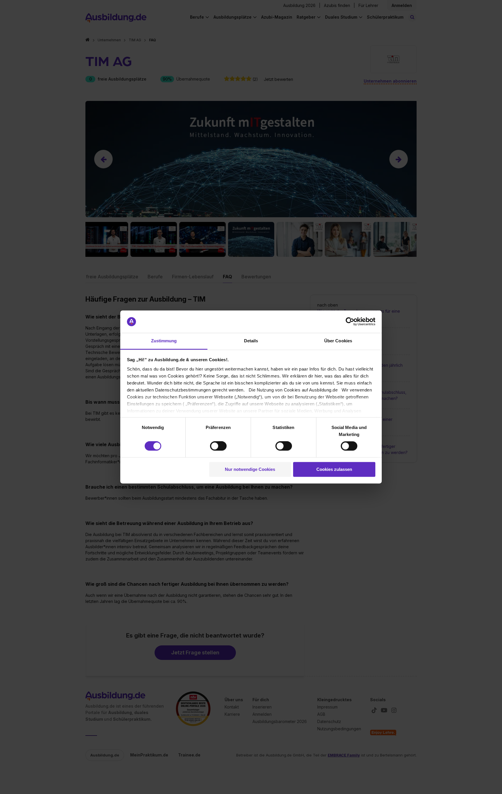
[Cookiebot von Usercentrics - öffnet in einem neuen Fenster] (349, 321)
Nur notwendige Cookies (250, 469)
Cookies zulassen (334, 469)
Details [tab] (251, 340)
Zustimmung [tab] (164, 340)
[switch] (218, 446)
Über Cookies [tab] (338, 340)
